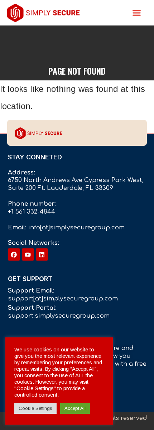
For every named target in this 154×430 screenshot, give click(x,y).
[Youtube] (28, 254)
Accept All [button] (75, 408)
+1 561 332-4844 (31, 211)
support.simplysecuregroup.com (59, 315)
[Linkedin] (42, 254)
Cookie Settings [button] (35, 408)
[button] (137, 13)
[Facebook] (14, 254)
